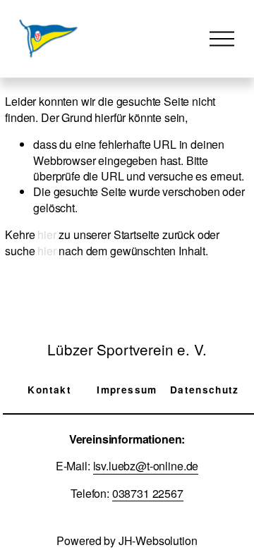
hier (46, 234)
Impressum (127, 389)
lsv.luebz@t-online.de (146, 466)
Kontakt (49, 389)
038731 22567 (147, 493)
